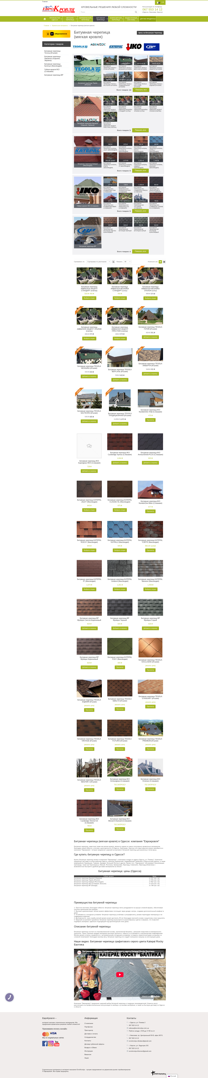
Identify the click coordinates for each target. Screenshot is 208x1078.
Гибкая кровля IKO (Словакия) (51, 70)
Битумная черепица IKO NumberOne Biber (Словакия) (150, 502)
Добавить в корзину (150, 337)
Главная (45, 1)
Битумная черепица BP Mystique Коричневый (89, 658)
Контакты (87, 1040)
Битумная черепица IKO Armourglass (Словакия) (120, 780)
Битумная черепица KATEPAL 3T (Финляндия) (89, 580)
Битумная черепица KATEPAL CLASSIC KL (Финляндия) (120, 501)
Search (136, 12)
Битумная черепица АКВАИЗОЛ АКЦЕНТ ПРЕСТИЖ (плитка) (119, 329)
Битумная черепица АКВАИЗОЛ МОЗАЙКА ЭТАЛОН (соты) (150, 289)
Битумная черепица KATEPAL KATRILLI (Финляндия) (120, 541)
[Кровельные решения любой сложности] (58, 9)
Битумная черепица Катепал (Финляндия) (53, 65)
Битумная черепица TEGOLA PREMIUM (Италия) (150, 740)
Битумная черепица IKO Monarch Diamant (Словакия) (119, 820)
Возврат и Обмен (90, 1047)
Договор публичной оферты (94, 1044)
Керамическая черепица (85, 19)
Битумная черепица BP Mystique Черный (119, 619)
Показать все (141, 90)
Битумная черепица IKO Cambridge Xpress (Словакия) (120, 454)
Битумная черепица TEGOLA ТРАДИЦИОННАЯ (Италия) (120, 414)
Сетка (160, 261)
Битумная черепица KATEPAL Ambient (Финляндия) (120, 580)
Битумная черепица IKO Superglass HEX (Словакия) (89, 462)
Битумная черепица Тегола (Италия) (52, 52)
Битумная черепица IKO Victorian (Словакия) (150, 780)
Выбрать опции (89, 298)
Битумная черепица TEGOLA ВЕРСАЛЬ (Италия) (120, 370)
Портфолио (88, 1027)
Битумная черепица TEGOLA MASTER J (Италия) (89, 781)
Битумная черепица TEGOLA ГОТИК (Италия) (150, 328)
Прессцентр (88, 1030)
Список (164, 261)
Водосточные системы (131, 19)
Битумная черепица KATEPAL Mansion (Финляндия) (150, 580)
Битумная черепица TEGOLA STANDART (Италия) (150, 697)
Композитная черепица (116, 19)
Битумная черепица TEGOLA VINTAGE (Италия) (89, 740)
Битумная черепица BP (53, 75)
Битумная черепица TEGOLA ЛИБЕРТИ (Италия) (150, 364)
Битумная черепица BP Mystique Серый (150, 619)
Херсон (132, 1045)
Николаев (133, 1035)
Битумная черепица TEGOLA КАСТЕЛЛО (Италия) (89, 412)
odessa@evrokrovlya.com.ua (139, 1028)
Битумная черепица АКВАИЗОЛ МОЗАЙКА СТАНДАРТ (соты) (120, 289)
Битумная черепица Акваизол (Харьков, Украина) (52, 58)
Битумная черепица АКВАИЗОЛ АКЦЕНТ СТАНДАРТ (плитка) (89, 289)
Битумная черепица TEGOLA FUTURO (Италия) (120, 740)
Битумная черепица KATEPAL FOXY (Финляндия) (120, 658)
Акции (86, 1058)
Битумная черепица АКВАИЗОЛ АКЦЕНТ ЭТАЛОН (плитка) (89, 329)
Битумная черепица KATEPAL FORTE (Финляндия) (150, 541)
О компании (88, 1023)
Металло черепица (70, 19)
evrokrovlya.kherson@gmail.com (140, 1051)
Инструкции (88, 1051)
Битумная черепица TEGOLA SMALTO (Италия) (120, 700)
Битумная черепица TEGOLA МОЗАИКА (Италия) (89, 367)
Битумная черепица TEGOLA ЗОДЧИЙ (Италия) (89, 701)
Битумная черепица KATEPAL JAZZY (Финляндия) (89, 501)
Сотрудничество (90, 1037)
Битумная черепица (100, 19)
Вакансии (87, 1054)
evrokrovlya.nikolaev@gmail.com (140, 1041)
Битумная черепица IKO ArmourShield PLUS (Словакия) (150, 454)
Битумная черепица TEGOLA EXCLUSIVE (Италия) (150, 661)
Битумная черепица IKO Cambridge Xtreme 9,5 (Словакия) (89, 821)
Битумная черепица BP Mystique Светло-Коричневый (89, 619)
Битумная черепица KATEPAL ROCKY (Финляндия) (89, 541)
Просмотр (150, 420)
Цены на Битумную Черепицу (150, 33)
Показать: (119, 261)
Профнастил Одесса (54, 19)
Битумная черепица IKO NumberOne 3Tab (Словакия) (150, 411)
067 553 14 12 (152, 9)
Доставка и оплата (91, 1034)
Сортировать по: (79, 261)
